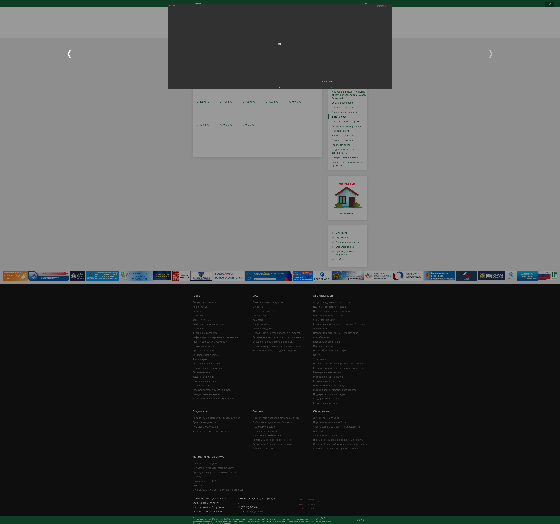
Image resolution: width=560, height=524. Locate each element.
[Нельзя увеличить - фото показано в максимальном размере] (386, 6)
